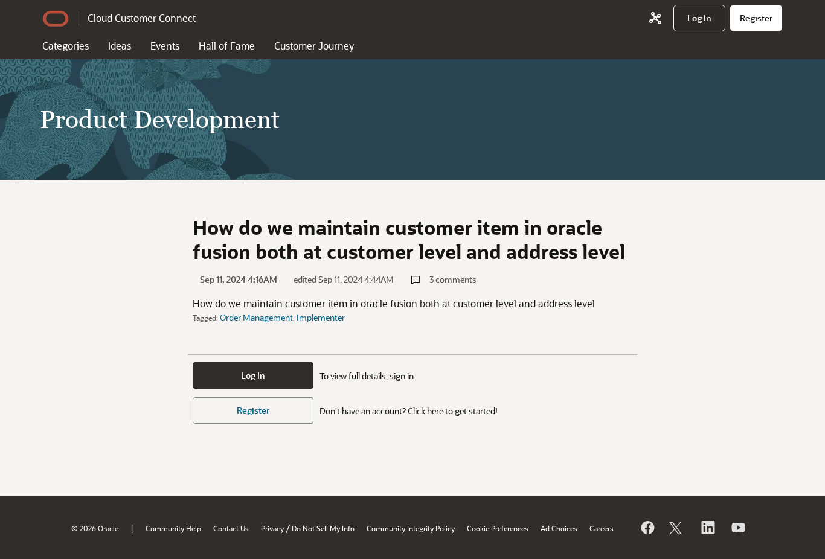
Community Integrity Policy (411, 528)
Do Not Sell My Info (323, 528)
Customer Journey (314, 45)
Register (253, 410)
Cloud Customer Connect (142, 17)
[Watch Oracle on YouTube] (737, 527)
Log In (253, 375)
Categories (65, 45)
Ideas (119, 45)
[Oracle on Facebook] (647, 527)
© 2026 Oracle (94, 528)
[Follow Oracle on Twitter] (677, 527)
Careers (601, 528)
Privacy (272, 528)
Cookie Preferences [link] (497, 528)
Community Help (173, 528)
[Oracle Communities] (655, 18)
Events (164, 45)
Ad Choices (559, 528)
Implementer (321, 317)
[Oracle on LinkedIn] (707, 527)
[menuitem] (699, 18)
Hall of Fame (227, 45)
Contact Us (231, 528)
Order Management (256, 317)
